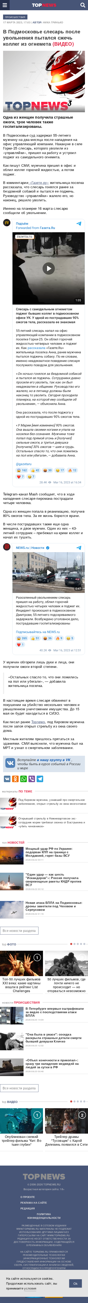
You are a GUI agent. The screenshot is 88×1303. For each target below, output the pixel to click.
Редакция (27, 1208)
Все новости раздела (19, 930)
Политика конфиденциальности (44, 1216)
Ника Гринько (53, 22)
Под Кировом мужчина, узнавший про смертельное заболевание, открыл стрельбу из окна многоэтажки (52, 802)
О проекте (27, 1197)
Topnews (38, 721)
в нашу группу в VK (53, 759)
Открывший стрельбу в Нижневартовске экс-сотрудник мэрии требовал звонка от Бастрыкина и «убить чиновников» (51, 822)
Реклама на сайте (33, 1202)
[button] (5, 5)
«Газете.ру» (38, 182)
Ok (75, 1283)
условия (30, 1288)
